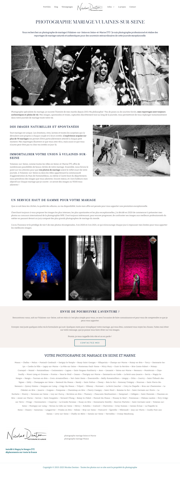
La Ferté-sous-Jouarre (133, 374)
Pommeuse (134, 398)
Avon (101, 370)
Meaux (17, 362)
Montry (25, 394)
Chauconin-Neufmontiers (105, 394)
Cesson (77, 374)
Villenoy (89, 386)
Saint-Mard (109, 390)
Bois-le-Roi (111, 382)
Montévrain (149, 370)
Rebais (77, 410)
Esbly (29, 382)
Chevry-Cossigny (94, 390)
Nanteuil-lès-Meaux (64, 382)
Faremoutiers (40, 402)
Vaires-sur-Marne (123, 370)
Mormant (99, 386)
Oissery (28, 410)
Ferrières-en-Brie (74, 394)
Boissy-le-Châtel (84, 398)
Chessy (101, 382)
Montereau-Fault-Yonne (88, 366)
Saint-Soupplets (51, 398)
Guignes (50, 390)
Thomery (88, 394)
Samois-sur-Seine (95, 414)
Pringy (29, 402)
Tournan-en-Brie (40, 378)
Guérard (96, 406)
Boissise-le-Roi (123, 390)
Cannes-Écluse (136, 406)
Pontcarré (102, 410)
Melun (34, 362)
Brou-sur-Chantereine (151, 386)
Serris (147, 374)
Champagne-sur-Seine (43, 382)
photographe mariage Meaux (76, 439)
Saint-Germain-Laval (141, 402)
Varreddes (110, 414)
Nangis (28, 378)
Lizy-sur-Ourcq (57, 394)
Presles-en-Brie (65, 410)
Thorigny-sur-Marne (91, 374)
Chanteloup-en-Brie (76, 390)
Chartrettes (108, 406)
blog (56, 7)
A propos (122, 7)
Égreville (113, 410)
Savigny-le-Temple (67, 362)
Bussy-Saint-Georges (86, 362)
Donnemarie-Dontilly (103, 402)
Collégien (135, 394)
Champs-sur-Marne (118, 362)
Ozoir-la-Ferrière (121, 366)
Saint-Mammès (147, 394)
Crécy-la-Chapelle (131, 386)
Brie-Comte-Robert (140, 366)
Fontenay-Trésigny (126, 382)
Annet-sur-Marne (25, 398)
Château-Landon (148, 398)
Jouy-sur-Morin (137, 410)
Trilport (80, 386)
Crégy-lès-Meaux (66, 386)
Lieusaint (109, 370)
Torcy (147, 362)
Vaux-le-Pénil (65, 374)
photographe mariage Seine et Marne (80, 436)
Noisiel (31, 370)
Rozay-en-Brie (85, 402)
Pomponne (60, 390)
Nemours (138, 370)
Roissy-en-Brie (136, 362)
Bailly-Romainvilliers (110, 378)
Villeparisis (103, 362)
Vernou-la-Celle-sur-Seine (60, 406)
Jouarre (41, 390)
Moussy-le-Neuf (120, 398)
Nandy (78, 382)
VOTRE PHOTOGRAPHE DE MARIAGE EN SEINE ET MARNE (90, 355)
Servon (38, 398)
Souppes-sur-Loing (48, 386)
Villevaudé (124, 410)
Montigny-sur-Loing (38, 406)
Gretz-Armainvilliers (59, 378)
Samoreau (38, 410)
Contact (132, 7)
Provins (54, 374)
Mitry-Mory (107, 366)
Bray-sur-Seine (89, 410)
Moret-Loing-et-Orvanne (37, 374)
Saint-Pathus (89, 382)
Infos (109, 7)
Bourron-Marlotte (122, 402)
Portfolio (47, 7)
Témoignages (67, 7)
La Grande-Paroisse (67, 402)
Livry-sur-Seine (61, 414)
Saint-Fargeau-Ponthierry (85, 370)
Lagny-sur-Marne (50, 366)
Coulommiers (57, 370)
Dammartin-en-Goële (112, 374)
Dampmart (123, 394)
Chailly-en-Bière (78, 414)
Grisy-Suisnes (121, 406)
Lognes (68, 370)
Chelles (26, 362)
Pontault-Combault (48, 362)
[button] (90, 342)
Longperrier (50, 410)
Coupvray (53, 402)
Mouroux (140, 382)
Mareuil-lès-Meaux (102, 398)
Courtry (141, 378)
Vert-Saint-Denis (78, 378)
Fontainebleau (43, 370)
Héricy (77, 406)
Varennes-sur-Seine (39, 394)
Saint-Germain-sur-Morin (143, 390)
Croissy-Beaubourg (125, 414)
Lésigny (125, 378)
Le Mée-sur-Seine (68, 366)
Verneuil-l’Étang (67, 398)
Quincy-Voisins (31, 386)
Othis (133, 378)
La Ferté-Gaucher (113, 386)
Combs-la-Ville (34, 366)
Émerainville (93, 378)
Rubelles (86, 406)
